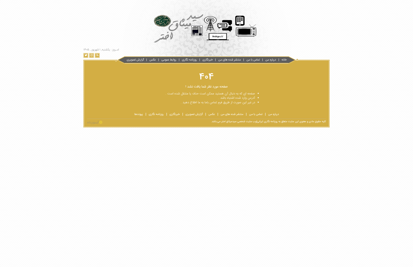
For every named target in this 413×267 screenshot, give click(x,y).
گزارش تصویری (135, 59)
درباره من (270, 59)
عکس (152, 59)
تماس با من (253, 59)
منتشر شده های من (229, 59)
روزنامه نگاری (189, 59)
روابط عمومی (168, 59)
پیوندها (138, 114)
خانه (284, 59)
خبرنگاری (207, 59)
